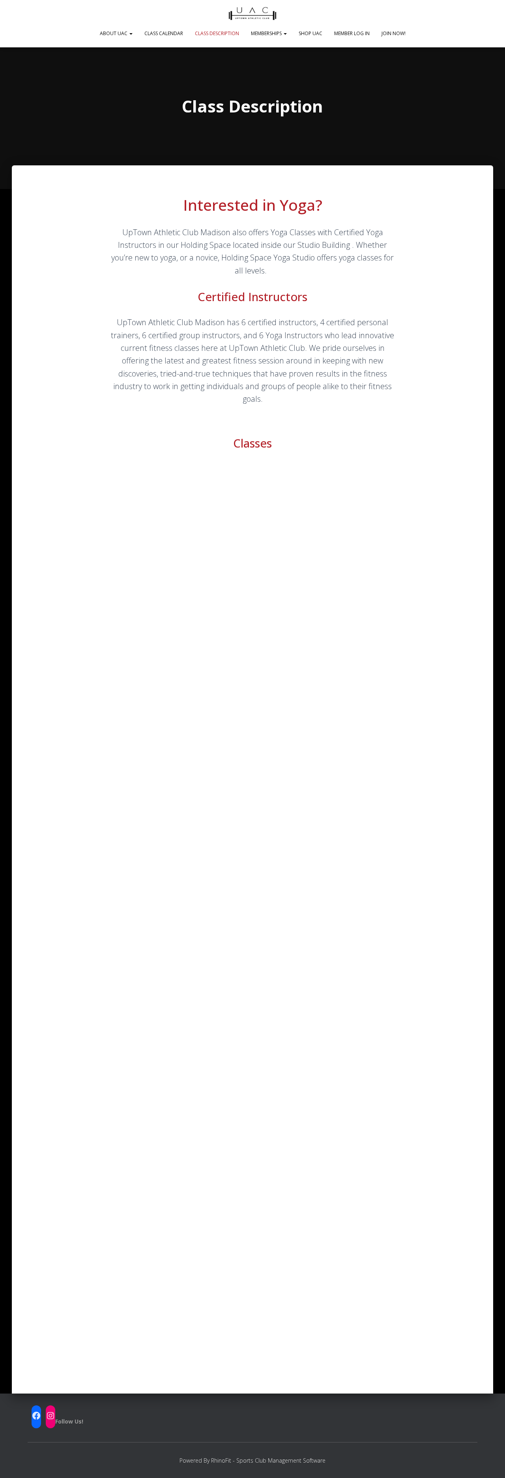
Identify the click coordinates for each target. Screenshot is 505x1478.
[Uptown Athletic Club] (252, 14)
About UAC (114, 33)
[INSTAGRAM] (50, 1415)
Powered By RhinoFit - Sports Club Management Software (252, 1460)
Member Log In (352, 33)
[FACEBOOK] (36, 1415)
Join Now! (394, 33)
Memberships (267, 33)
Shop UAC (310, 33)
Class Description (217, 33)
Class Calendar (163, 33)
